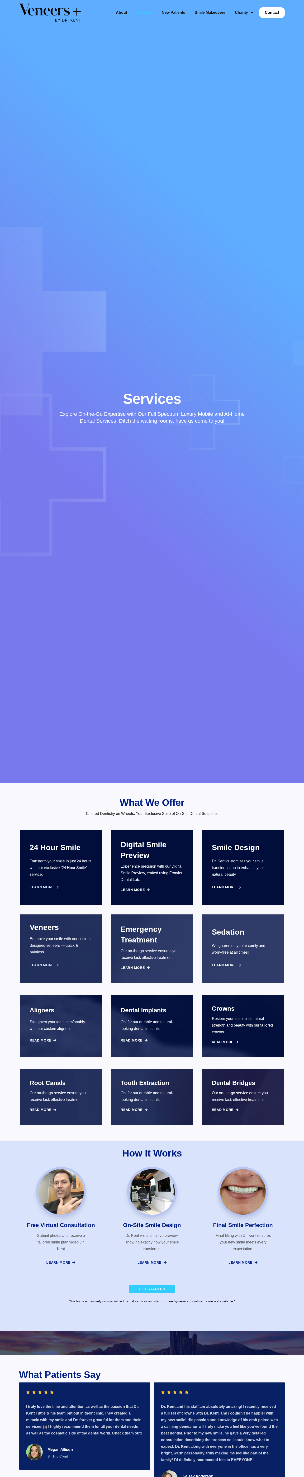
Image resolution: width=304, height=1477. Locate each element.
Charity (241, 12)
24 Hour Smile (55, 847)
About (121, 12)
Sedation (228, 932)
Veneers (44, 927)
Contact (272, 12)
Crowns (223, 1008)
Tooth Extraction (145, 1082)
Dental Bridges (233, 1082)
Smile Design (236, 847)
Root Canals (48, 1082)
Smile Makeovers (210, 12)
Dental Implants (143, 1010)
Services (144, 12)
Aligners (42, 1010)
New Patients (173, 12)
